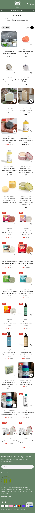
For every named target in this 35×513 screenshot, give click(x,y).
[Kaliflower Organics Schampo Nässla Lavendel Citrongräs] (9, 156)
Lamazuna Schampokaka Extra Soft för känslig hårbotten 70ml (26, 233)
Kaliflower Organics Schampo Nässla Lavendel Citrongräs (9, 170)
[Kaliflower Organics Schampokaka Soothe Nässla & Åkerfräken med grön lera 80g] (26, 186)
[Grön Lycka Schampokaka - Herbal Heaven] (9, 67)
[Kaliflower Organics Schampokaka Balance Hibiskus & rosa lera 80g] (26, 156)
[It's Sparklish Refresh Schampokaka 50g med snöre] (9, 126)
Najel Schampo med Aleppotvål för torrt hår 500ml (26, 354)
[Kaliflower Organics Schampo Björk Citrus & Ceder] (26, 126)
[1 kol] (28, 27)
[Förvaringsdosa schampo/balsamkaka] (9, 39)
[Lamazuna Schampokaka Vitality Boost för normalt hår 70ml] (9, 309)
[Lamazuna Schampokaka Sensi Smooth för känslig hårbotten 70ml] (26, 279)
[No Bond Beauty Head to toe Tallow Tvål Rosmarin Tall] (9, 370)
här (14, 20)
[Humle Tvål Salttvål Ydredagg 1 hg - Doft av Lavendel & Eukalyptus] (26, 96)
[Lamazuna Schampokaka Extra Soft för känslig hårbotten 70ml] (26, 218)
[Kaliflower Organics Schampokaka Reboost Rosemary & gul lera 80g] (9, 186)
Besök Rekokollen (6, 496)
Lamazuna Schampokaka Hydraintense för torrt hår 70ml (9, 263)
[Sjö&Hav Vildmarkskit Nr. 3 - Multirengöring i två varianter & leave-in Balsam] (26, 428)
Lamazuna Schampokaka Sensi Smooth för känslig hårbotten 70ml (26, 293)
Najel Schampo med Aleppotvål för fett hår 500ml (25, 324)
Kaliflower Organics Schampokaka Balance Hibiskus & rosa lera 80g (26, 170)
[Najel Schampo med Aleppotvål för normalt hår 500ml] (9, 340)
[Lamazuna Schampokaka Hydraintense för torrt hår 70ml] (9, 249)
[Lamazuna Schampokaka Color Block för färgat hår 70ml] (9, 218)
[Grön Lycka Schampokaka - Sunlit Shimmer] (26, 67)
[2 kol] (32, 27)
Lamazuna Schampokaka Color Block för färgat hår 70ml (9, 233)
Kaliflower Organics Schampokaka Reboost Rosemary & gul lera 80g (9, 200)
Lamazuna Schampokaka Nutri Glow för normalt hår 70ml (25, 263)
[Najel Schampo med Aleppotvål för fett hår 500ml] (26, 309)
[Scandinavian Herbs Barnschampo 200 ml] (26, 370)
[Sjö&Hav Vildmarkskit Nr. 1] (9, 428)
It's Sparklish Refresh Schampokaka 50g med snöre (9, 140)
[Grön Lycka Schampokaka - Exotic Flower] (26, 39)
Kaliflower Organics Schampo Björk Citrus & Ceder (26, 140)
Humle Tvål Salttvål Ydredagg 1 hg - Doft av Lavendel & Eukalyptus (26, 110)
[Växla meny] (2, 4)
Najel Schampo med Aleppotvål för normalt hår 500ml (9, 354)
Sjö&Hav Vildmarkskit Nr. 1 (9, 441)
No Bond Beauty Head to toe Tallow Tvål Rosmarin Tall (9, 384)
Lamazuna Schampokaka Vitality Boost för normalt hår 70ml (9, 324)
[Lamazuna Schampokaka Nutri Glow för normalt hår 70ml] (26, 249)
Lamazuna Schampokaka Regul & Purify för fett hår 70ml (9, 293)
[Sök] (27, 4)
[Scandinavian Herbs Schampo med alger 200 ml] (9, 400)
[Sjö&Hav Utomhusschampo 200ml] (26, 400)
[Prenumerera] (32, 466)
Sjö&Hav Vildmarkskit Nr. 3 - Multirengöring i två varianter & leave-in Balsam (26, 443)
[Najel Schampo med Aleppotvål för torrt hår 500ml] (26, 340)
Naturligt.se (9, 509)
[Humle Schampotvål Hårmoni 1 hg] (9, 96)
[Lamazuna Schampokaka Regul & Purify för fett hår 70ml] (9, 279)
